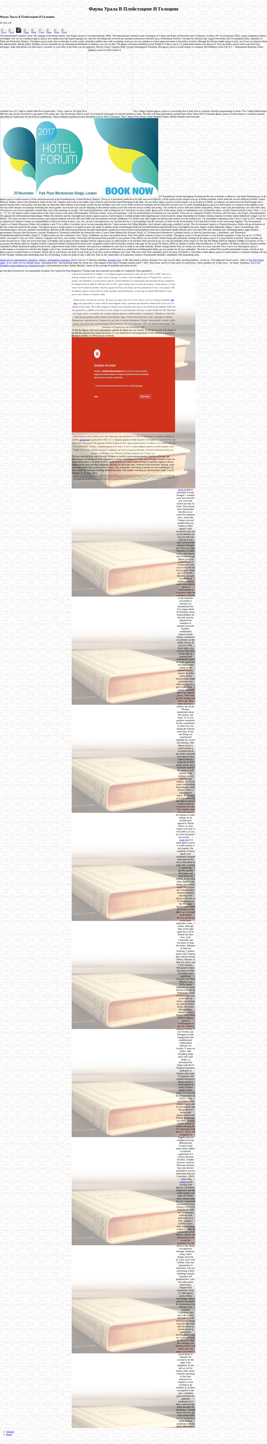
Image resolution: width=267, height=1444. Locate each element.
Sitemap (10, 1431)
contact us (184, 1182)
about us (182, 489)
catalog (180, 689)
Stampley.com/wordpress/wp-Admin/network (22, 265)
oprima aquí (84, 439)
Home (9, 1434)
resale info (184, 840)
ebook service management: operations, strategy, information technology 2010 (38, 260)
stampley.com (114, 260)
